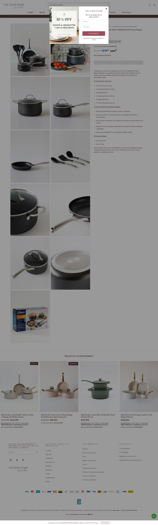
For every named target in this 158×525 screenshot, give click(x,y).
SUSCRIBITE (94, 33)
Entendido (105, 522)
